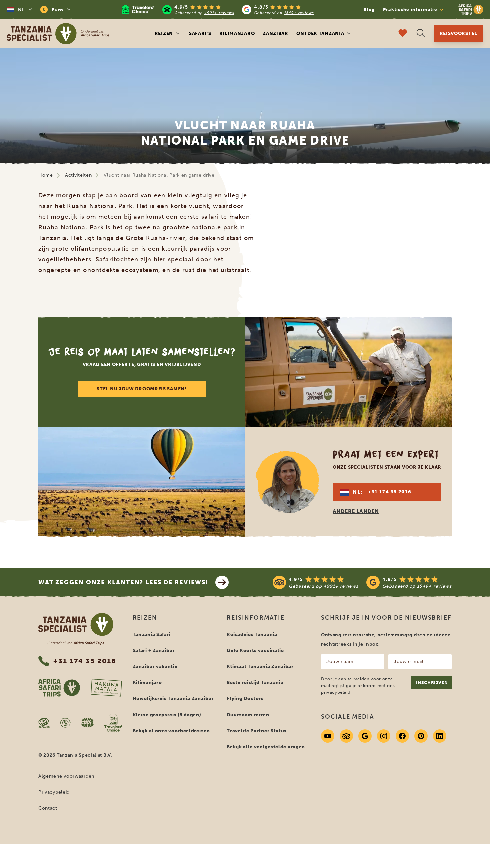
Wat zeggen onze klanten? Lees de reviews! (123, 582)
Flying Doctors (245, 698)
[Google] (365, 736)
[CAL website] (65, 722)
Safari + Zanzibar (154, 650)
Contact (47, 808)
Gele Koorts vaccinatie (255, 650)
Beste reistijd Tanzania (255, 682)
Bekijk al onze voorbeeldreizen (171, 731)
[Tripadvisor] (346, 736)
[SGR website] (44, 722)
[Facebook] (402, 736)
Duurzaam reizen (248, 715)
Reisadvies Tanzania (252, 634)
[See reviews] (362, 582)
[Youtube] (327, 736)
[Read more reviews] (218, 9)
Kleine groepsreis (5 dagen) (167, 715)
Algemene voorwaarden (66, 776)
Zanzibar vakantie (155, 666)
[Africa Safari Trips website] (59, 687)
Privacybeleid (54, 792)
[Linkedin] (439, 736)
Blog (369, 9)
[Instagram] (383, 736)
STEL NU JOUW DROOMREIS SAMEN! (141, 389)
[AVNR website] (87, 722)
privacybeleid (335, 692)
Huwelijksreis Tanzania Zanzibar (173, 698)
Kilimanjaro (237, 33)
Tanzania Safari (152, 634)
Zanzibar (275, 33)
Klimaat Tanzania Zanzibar (260, 666)
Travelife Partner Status (257, 731)
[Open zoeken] (421, 34)
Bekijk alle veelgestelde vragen (266, 747)
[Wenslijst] (403, 34)
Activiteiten (78, 175)
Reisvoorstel (458, 33)
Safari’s (200, 33)
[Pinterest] (421, 736)
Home (45, 175)
